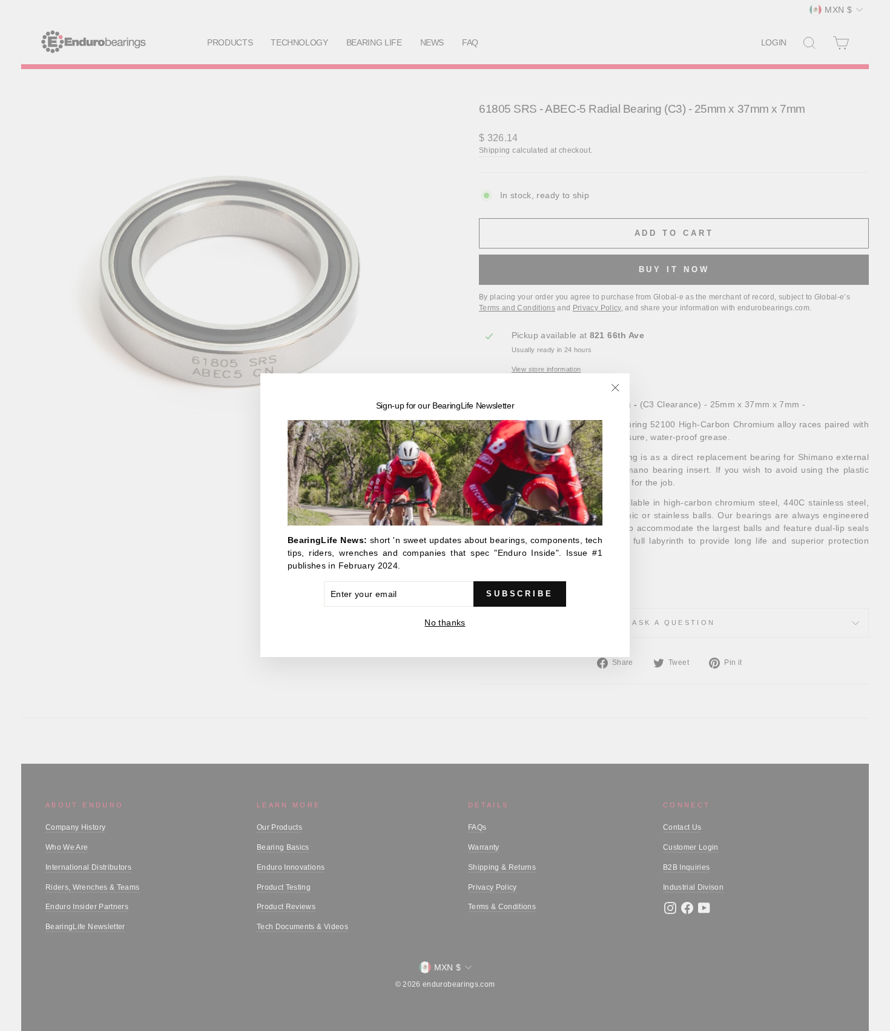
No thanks (444, 623)
